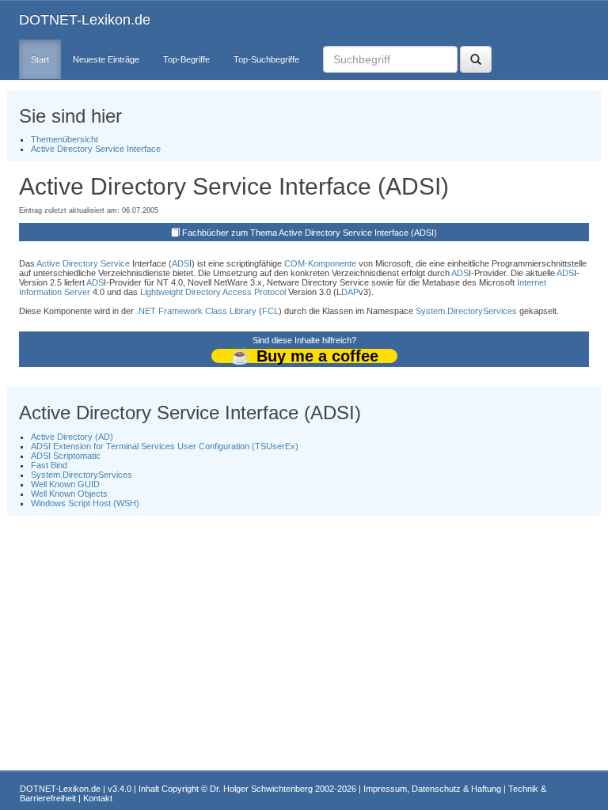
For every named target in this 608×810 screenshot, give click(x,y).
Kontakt (97, 798)
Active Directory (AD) (72, 436)
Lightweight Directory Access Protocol (213, 292)
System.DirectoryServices (466, 311)
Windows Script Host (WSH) (85, 503)
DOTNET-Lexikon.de (84, 20)
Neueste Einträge (106, 59)
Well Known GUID (65, 484)
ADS (180, 263)
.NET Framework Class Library (196, 311)
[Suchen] (476, 59)
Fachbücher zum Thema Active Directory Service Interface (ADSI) (309, 232)
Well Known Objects (69, 493)
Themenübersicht (64, 139)
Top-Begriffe (186, 59)
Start (40, 59)
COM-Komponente (320, 263)
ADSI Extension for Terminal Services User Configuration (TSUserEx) (164, 446)
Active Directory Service (83, 263)
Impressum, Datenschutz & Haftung (432, 788)
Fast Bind (49, 465)
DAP (350, 292)
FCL (270, 311)
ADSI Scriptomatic (66, 455)
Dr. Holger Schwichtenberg (261, 788)
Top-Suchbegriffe (266, 59)
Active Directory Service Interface (96, 148)
